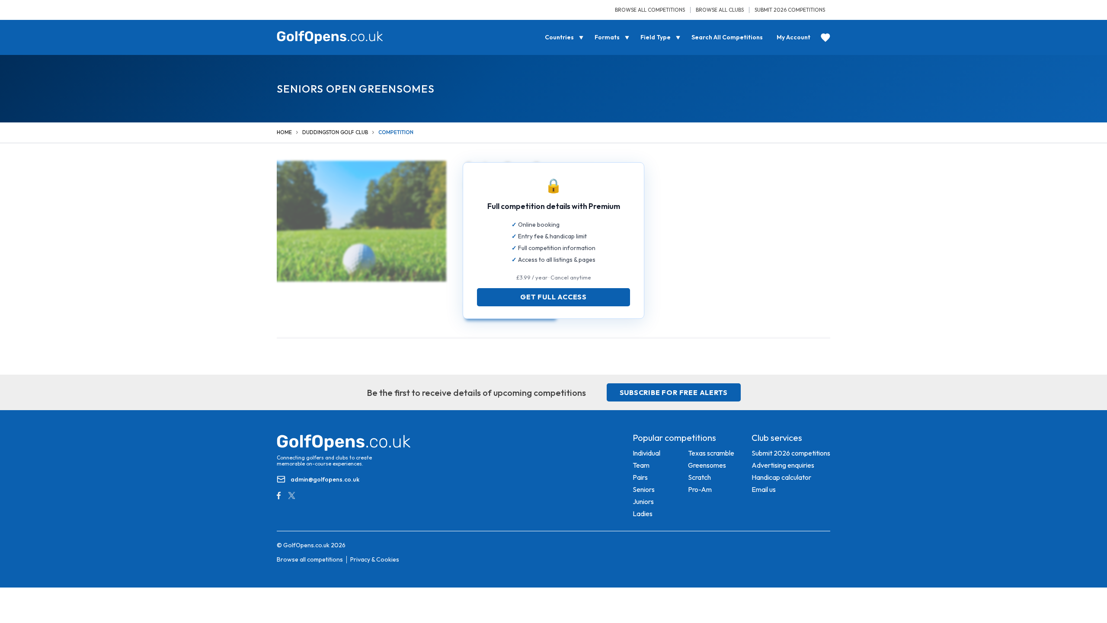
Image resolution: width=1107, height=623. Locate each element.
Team (641, 465)
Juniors (643, 501)
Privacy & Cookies (374, 559)
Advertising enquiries (783, 465)
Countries (559, 37)
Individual (646, 453)
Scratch (699, 477)
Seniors (644, 489)
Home (284, 132)
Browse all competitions (650, 9)
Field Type (655, 37)
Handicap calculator (781, 477)
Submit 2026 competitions (790, 9)
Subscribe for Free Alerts (674, 392)
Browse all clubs (720, 9)
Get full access (553, 296)
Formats (607, 37)
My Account (793, 37)
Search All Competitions (727, 37)
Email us (764, 489)
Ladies (643, 513)
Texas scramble (711, 453)
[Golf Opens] (330, 37)
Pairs (640, 477)
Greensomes (707, 465)
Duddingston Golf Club (335, 132)
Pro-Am (700, 489)
